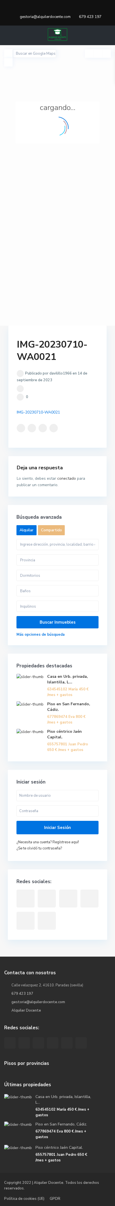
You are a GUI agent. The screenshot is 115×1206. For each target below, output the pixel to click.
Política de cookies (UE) (24, 1198)
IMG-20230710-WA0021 (38, 412)
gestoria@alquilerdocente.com (38, 1002)
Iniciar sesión (57, 827)
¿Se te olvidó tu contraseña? (39, 848)
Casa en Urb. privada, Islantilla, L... (67, 679)
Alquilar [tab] (26, 530)
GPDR (55, 1198)
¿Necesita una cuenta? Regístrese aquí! (47, 842)
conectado (66, 478)
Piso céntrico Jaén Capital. (59, 1147)
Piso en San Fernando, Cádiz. (61, 1124)
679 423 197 (90, 16)
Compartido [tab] (51, 530)
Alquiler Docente (26, 1010)
